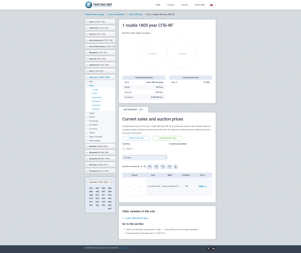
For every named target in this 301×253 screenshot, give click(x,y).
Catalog (170, 5)
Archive (184, 5)
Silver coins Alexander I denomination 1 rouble (144, 229)
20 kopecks (96, 101)
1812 (109, 195)
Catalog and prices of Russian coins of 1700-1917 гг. (146, 233)
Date (153, 175)
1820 (109, 202)
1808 (109, 192)
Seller (170, 175)
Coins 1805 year (136, 14)
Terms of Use (124, 248)
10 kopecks (96, 105)
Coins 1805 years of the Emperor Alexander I (181, 229)
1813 (91, 198)
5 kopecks (96, 109)
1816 (109, 198)
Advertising (200, 5)
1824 (109, 205)
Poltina (94, 93)
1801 (91, 188)
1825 (109, 209)
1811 (103, 195)
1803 (103, 188)
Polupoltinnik (97, 97)
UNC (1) (129, 149)
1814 (97, 198)
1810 (97, 195)
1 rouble (95, 89)
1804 (109, 188)
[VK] (214, 248)
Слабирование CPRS (167, 138)
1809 (91, 195)
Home (158, 5)
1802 (97, 188)
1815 (103, 198)
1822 (97, 205)
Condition (186, 175)
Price (202, 175)
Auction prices (132, 110)
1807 (103, 192)
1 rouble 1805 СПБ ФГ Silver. (136, 218)
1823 (103, 205)
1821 (91, 205)
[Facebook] (209, 248)
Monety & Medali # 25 (170, 186)
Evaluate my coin (136, 138)
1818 (97, 202)
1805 (91, 192)
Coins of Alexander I (116, 14)
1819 (103, 202)
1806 (97, 192)
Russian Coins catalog (94, 14)
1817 (91, 202)
